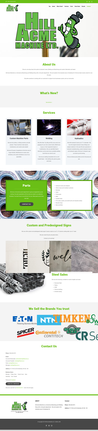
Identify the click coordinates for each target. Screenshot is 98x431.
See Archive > (49, 102)
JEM (59, 421)
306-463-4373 (19, 387)
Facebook (13, 380)
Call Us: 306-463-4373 (11, 1)
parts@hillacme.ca (13, 363)
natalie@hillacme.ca (19, 361)
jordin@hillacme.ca (14, 365)
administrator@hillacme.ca (22, 358)
